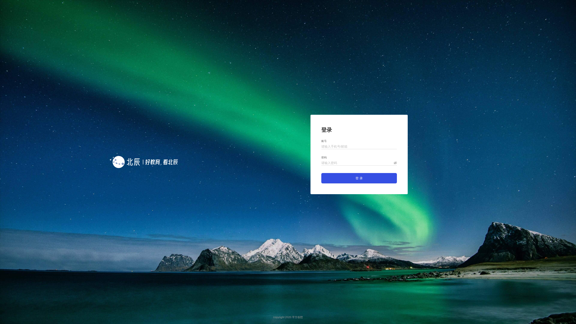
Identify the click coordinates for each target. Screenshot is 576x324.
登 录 (359, 178)
